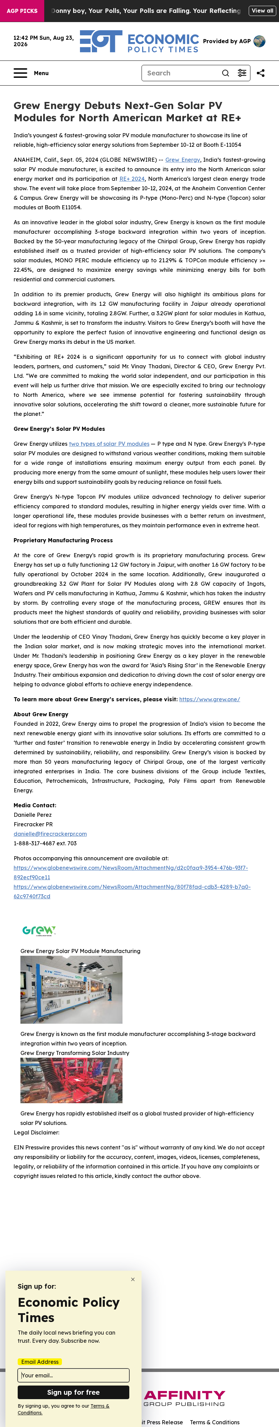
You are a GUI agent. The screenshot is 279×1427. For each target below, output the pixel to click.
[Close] (133, 1279)
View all (262, 10)
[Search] (225, 73)
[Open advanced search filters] (242, 73)
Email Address (40, 1361)
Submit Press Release (155, 1422)
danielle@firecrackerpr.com (50, 833)
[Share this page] (260, 73)
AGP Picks (22, 10)
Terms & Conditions (215, 1422)
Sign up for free (73, 1392)
